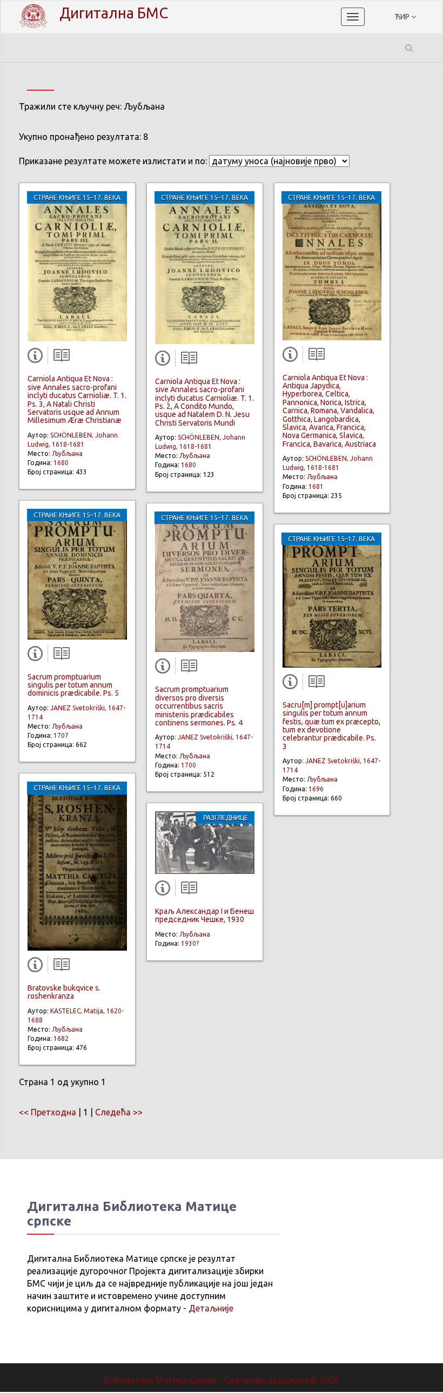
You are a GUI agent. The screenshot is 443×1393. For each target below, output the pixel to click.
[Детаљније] (37, 357)
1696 (316, 788)
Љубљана (67, 453)
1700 (188, 765)
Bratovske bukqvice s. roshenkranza (64, 992)
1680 (61, 462)
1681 (316, 486)
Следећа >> (119, 1112)
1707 (61, 735)
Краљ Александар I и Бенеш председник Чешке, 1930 (204, 915)
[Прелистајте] (59, 357)
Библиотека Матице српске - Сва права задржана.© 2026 (221, 1380)
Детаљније (211, 1308)
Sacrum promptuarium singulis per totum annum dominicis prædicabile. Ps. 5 (73, 685)
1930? (190, 943)
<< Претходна (47, 1112)
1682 (61, 1038)
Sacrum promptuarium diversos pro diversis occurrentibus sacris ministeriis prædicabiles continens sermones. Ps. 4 (199, 706)
